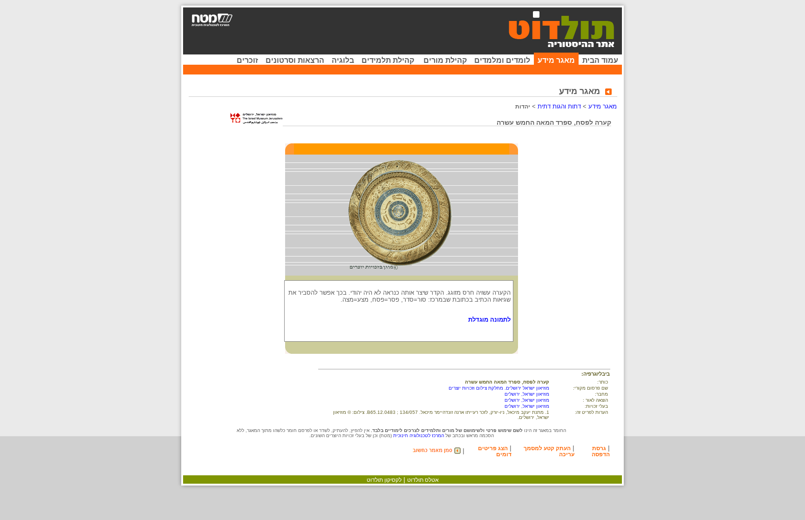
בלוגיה (343, 60)
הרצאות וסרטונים (295, 60)
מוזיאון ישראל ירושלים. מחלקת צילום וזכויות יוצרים (499, 388)
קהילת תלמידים (388, 60)
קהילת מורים (445, 60)
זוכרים (247, 60)
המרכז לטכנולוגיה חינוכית (418, 435)
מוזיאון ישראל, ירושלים (527, 394)
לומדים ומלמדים (502, 60)
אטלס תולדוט (423, 480)
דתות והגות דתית (559, 106)
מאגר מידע (556, 60)
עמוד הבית (600, 60)
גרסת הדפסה (601, 451)
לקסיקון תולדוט (384, 480)
